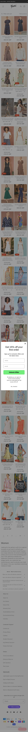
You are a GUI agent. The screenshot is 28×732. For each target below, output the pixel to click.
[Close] (25, 343)
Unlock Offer (14, 372)
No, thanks (14, 386)
